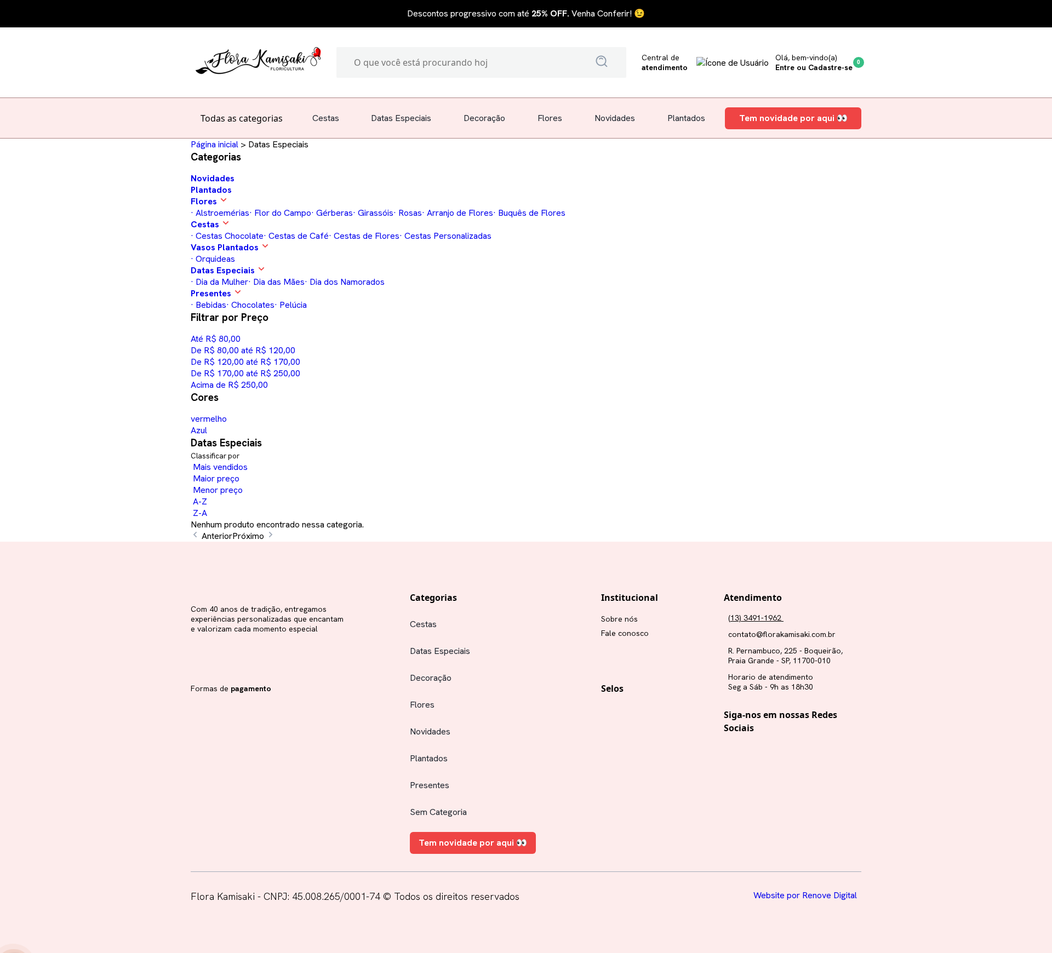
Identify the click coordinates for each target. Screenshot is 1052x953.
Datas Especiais (401, 118)
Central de (665, 62)
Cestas (325, 118)
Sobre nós (619, 619)
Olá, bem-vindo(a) (814, 62)
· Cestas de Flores (364, 236)
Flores (550, 118)
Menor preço (217, 490)
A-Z (199, 501)
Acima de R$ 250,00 (229, 385)
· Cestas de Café (296, 236)
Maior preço (215, 478)
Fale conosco (625, 633)
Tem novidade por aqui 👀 (793, 118)
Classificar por (216, 456)
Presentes (429, 785)
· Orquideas (213, 259)
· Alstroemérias (220, 213)
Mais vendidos (219, 467)
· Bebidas (208, 305)
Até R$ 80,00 (216, 339)
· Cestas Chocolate (227, 236)
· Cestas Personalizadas (445, 236)
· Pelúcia (291, 305)
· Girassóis (373, 213)
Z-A (199, 513)
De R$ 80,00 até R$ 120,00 (243, 350)
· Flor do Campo (280, 213)
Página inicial (214, 144)
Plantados (686, 118)
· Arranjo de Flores (457, 213)
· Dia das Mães (276, 282)
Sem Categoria (438, 812)
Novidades (614, 118)
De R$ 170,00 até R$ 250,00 (245, 373)
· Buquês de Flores (529, 213)
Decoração (484, 118)
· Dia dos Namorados (345, 282)
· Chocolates (250, 305)
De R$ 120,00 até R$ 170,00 (245, 362)
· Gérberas (332, 213)
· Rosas (407, 213)
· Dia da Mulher (219, 282)
